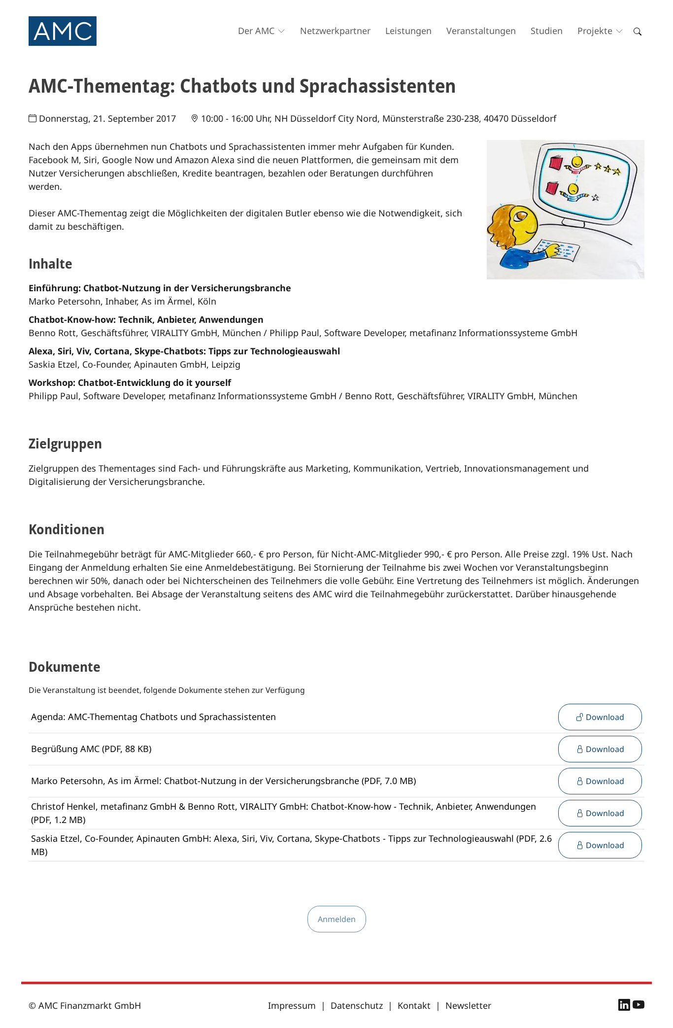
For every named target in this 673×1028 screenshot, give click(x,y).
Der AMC (256, 30)
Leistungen (408, 30)
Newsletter (468, 1005)
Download (604, 717)
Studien (547, 30)
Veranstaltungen (481, 30)
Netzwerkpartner (335, 30)
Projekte (594, 30)
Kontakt (414, 1005)
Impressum (292, 1005)
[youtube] (638, 1006)
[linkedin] (625, 1006)
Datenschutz (357, 1005)
